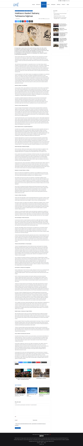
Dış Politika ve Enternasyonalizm (19, 10)
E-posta (16, 420)
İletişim (68, 4)
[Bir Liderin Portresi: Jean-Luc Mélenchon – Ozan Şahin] (20, 390)
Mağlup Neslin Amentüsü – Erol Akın (63, 29)
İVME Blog (58, 4)
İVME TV (48, 4)
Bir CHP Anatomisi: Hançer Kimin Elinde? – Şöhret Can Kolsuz (63, 25)
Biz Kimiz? (63, 4)
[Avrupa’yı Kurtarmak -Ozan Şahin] (32, 390)
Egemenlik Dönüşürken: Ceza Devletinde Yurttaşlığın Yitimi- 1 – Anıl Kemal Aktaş (63, 34)
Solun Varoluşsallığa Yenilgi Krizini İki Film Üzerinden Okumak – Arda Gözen (63, 40)
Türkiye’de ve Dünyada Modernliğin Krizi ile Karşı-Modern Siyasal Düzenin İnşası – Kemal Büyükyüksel (63, 45)
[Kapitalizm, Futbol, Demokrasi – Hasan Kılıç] (44, 390)
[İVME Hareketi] (16, 4)
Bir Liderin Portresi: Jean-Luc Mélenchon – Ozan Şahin (20, 395)
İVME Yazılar (38, 4)
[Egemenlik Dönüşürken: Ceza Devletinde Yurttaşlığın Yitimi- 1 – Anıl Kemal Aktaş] (56, 34)
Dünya (26, 10)
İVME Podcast (44, 4)
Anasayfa (33, 4)
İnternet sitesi (35, 420)
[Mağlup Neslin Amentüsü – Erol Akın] (56, 30)
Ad (15, 416)
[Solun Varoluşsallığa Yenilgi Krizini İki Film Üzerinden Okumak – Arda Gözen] (56, 40)
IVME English (53, 4)
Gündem (28, 10)
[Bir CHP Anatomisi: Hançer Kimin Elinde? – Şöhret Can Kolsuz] (56, 25)
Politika (31, 10)
